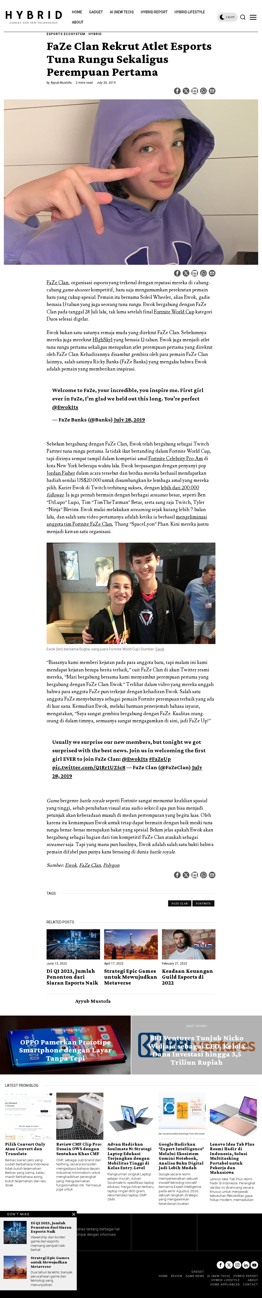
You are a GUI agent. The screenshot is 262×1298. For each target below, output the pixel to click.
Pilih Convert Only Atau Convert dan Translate (25, 1149)
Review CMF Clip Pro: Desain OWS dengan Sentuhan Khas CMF (79, 1149)
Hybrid (95, 34)
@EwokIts (65, 407)
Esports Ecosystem (66, 34)
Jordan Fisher (61, 473)
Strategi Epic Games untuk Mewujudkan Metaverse (130, 977)
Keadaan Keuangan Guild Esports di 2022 (187, 977)
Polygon (111, 865)
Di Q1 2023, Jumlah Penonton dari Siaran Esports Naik (72, 977)
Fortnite (203, 903)
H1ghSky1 (103, 340)
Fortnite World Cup (174, 312)
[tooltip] (177, 91)
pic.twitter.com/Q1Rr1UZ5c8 (88, 767)
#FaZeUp (160, 759)
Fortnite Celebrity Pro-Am (175, 459)
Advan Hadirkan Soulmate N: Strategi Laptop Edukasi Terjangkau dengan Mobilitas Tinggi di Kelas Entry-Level (129, 1156)
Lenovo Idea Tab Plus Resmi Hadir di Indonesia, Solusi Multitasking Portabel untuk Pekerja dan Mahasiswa (232, 1158)
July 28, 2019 (129, 419)
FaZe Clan (57, 283)
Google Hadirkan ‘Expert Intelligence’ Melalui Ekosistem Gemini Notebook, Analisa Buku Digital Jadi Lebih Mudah (181, 1156)
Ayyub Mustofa (61, 83)
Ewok (160, 649)
